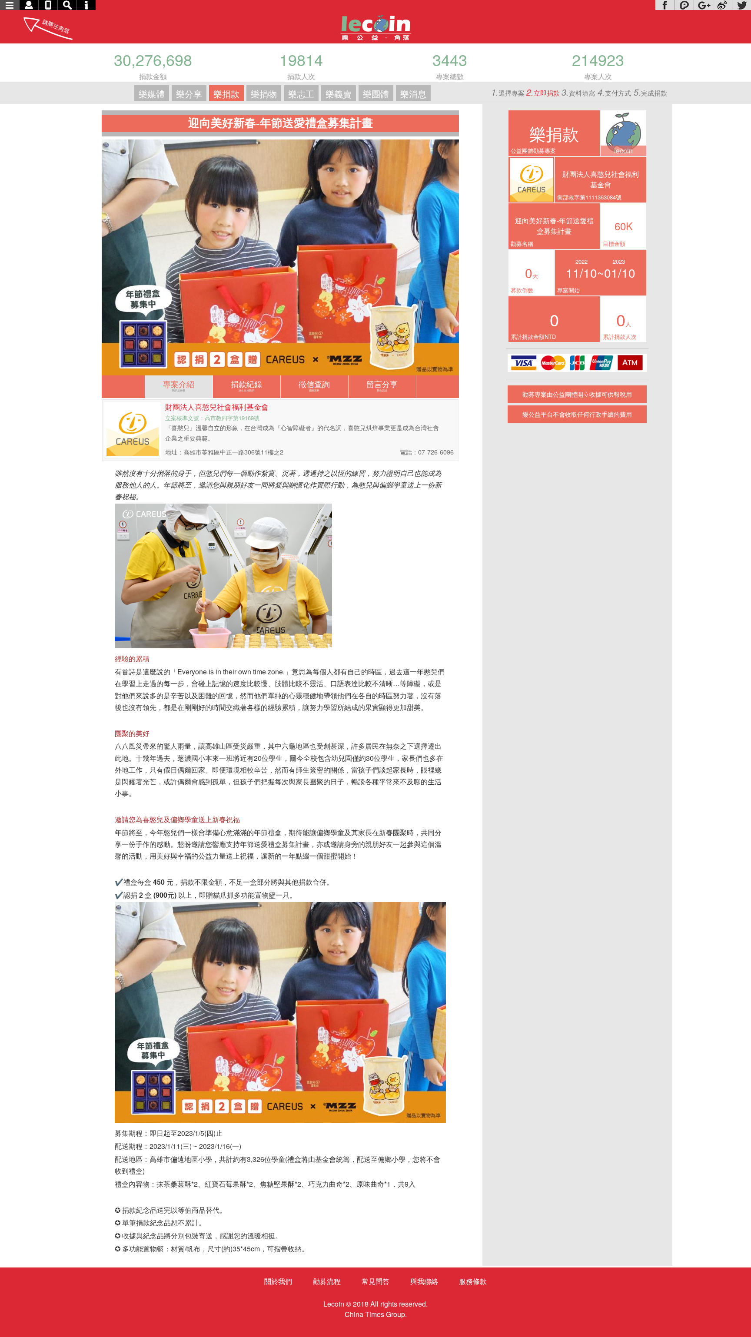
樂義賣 (339, 93)
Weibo (722, 5)
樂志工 (301, 93)
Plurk (684, 5)
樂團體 (376, 93)
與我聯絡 (424, 1281)
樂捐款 (226, 93)
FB (665, 5)
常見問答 (375, 1281)
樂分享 (189, 93)
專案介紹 (178, 385)
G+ (703, 5)
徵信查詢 (314, 385)
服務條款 (473, 1281)
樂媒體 (152, 93)
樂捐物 (264, 93)
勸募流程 (327, 1281)
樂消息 (413, 93)
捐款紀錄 (246, 385)
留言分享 (382, 385)
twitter (741, 5)
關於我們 (278, 1281)
